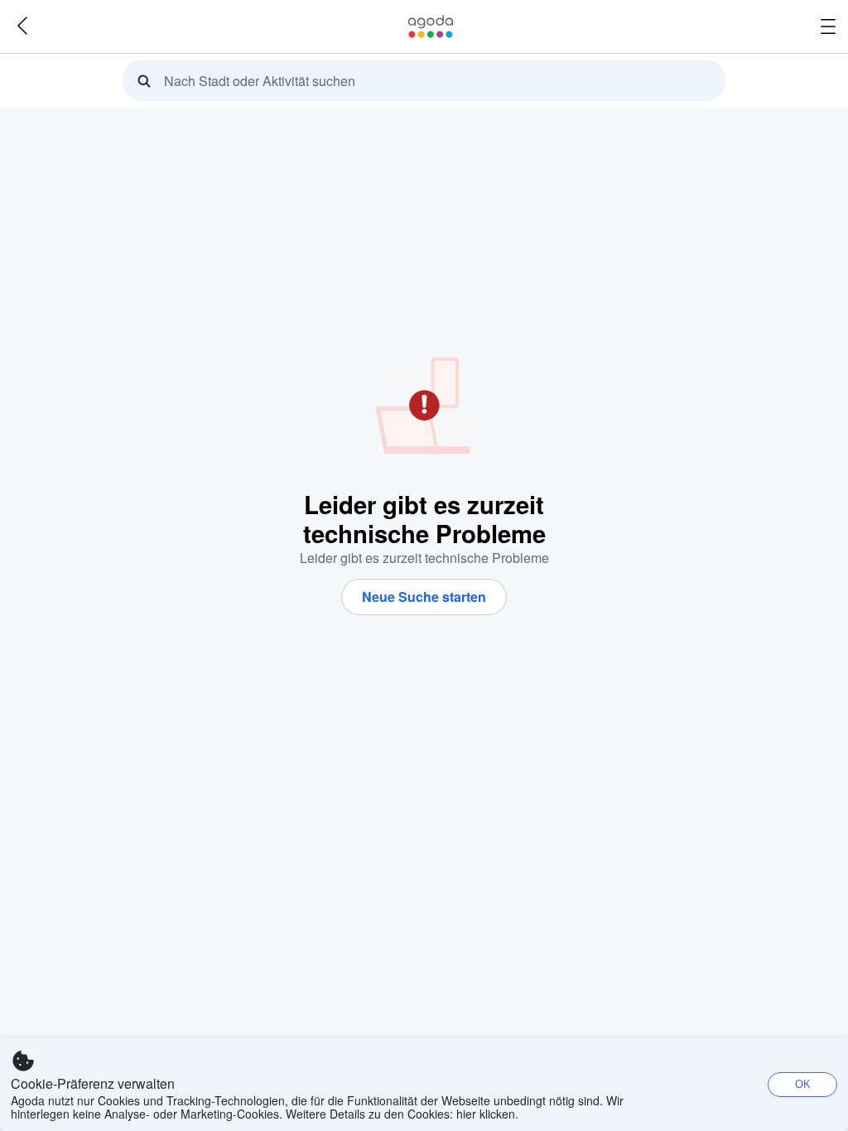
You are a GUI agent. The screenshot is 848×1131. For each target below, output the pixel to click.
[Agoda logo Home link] (430, 26)
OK (803, 1084)
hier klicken (485, 1113)
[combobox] (429, 81)
